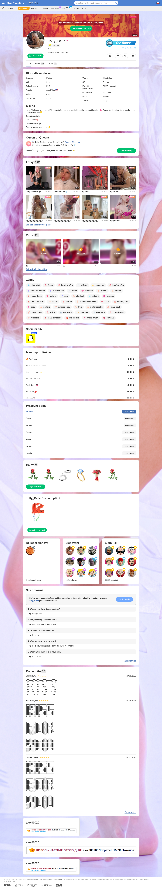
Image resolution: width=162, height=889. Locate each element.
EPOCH (51, 879)
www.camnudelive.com (34, 879)
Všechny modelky (9, 8)
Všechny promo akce (50, 8)
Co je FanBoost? (129, 48)
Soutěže (65, 8)
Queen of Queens (72, 142)
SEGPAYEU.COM (60, 879)
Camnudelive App (81, 8)
